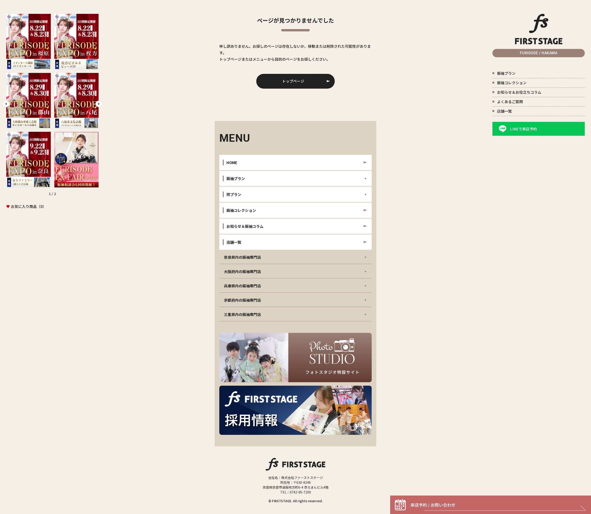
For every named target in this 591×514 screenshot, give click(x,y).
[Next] (99, 104)
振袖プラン (506, 73)
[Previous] (6, 104)
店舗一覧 (504, 111)
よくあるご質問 (510, 101)
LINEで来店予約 (523, 129)
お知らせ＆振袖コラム (244, 226)
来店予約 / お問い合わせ (432, 505)
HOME (231, 162)
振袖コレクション (512, 82)
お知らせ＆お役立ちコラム (519, 92)
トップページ (293, 81)
